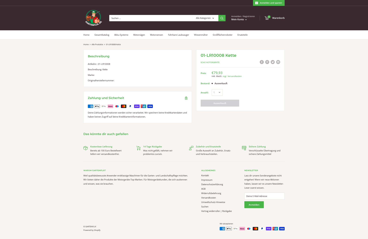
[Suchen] (222, 18)
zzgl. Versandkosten (232, 76)
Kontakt (205, 175)
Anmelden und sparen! (271, 2)
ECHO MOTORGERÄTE (210, 62)
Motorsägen (139, 34)
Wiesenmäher (201, 34)
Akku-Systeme (121, 34)
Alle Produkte (97, 44)
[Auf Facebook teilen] (262, 62)
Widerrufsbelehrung (211, 193)
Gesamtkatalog (101, 34)
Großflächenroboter (222, 34)
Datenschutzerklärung (212, 184)
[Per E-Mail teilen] (278, 62)
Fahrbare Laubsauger (178, 34)
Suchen (204, 206)
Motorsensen (156, 34)
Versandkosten (208, 197)
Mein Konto (238, 19)
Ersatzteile (242, 34)
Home (86, 34)
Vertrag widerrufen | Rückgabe (216, 211)
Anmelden (254, 204)
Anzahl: (204, 92)
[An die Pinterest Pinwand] (267, 62)
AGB (203, 188)
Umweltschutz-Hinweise (213, 202)
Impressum (206, 179)
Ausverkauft (219, 103)
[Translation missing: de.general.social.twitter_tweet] (273, 62)
